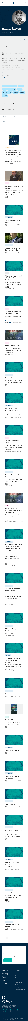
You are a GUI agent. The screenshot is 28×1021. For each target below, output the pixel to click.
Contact (16, 980)
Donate (4, 983)
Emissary (5, 974)
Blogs (16, 975)
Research (5, 970)
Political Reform (7, 92)
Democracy (15, 92)
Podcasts (17, 978)
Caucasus (21, 86)
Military (5, 95)
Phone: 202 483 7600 (6, 1007)
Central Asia (6, 86)
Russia (4, 89)
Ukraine (19, 89)
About (4, 977)
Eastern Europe (11, 89)
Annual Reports (18, 982)
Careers (16, 984)
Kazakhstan (13, 86)
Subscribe (8, 960)
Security (22, 92)
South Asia (5, 78)
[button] (20, 937)
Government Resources (20, 989)
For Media (17, 987)
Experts (4, 980)
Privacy (16, 986)
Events (17, 973)
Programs (17, 970)
